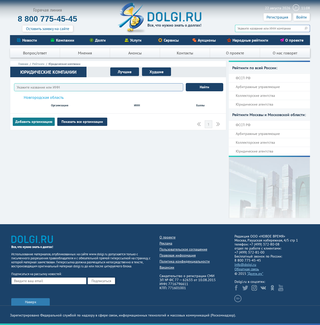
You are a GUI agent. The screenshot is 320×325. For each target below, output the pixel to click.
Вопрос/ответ (35, 52)
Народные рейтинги (250, 40)
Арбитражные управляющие (258, 87)
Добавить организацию (33, 121)
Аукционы (207, 40)
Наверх (30, 302)
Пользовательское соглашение (183, 249)
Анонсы (135, 52)
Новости (29, 40)
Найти (204, 87)
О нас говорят (285, 52)
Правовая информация (178, 255)
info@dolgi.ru (245, 264)
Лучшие (125, 71)
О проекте (294, 40)
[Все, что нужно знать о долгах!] (160, 18)
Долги (100, 40)
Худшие (157, 71)
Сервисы (171, 40)
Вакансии (167, 267)
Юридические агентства (254, 104)
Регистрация (277, 17)
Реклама (166, 243)
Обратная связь (246, 269)
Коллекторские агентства (255, 95)
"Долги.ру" (255, 273)
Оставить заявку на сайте (47, 28)
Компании (65, 40)
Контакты (185, 52)
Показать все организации (82, 121)
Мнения (85, 52)
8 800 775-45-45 (47, 18)
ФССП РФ (243, 78)
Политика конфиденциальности (185, 261)
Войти (301, 17)
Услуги (136, 40)
